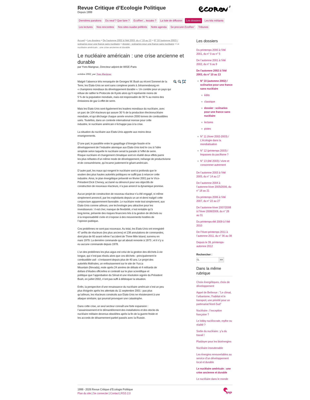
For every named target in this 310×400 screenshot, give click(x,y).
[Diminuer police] (179, 82)
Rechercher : (204, 254)
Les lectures (86, 27)
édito (207, 95)
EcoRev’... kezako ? (145, 20)
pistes (207, 128)
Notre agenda (159, 27)
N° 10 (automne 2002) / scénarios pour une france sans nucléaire (216, 85)
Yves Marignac (103, 74)
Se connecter (100, 393)
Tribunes (203, 27)
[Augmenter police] (175, 82)
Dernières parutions (90, 20)
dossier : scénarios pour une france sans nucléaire (148, 44)
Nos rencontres (105, 27)
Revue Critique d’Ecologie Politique (122, 8)
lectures (208, 122)
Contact (114, 393)
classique (209, 101)
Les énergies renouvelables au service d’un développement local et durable (214, 358)
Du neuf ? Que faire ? (117, 20)
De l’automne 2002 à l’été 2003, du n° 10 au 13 (127, 40)
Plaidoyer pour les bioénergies (213, 341)
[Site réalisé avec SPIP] (227, 391)
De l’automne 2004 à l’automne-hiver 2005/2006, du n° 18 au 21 (213, 187)
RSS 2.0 (126, 393)
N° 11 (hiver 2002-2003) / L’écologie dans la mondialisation (214, 140)
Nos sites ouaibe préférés (132, 27)
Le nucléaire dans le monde (212, 379)
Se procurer (182, 27)
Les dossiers (193, 20)
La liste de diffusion (171, 20)
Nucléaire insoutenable (209, 348)
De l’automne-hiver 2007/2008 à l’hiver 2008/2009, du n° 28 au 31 (213, 211)
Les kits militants (214, 20)
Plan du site (84, 393)
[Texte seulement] (184, 82)
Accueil (81, 40)
